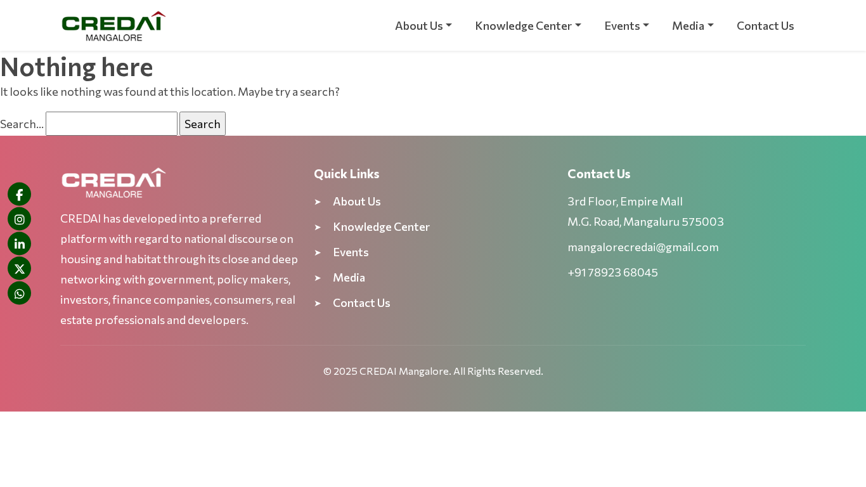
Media (688, 25)
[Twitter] (19, 268)
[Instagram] (19, 219)
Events (622, 25)
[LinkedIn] (19, 244)
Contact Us (765, 25)
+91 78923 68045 (612, 272)
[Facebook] (19, 194)
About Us (419, 25)
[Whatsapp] (19, 293)
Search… (22, 124)
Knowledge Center (523, 25)
